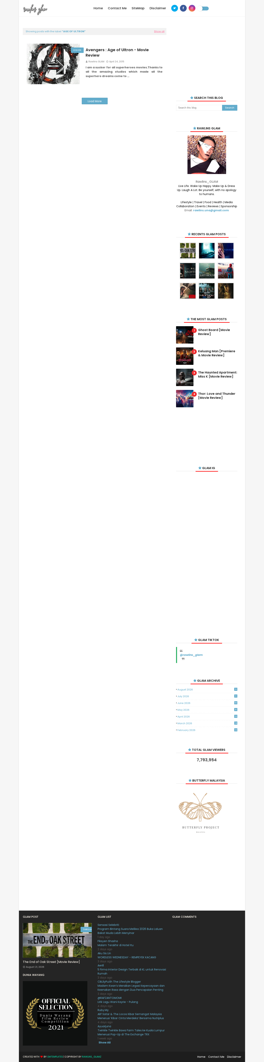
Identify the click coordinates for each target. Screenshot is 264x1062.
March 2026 (207, 723)
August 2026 (206, 689)
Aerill (101, 965)
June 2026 (207, 703)
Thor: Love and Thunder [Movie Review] (216, 396)
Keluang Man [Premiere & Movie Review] (216, 353)
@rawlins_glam (191, 655)
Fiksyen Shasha (108, 941)
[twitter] (174, 8)
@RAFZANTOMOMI (110, 998)
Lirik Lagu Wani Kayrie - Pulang (118, 1002)
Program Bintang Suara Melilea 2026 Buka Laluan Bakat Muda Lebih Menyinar (130, 931)
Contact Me (216, 1057)
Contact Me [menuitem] (117, 8)
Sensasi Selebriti (108, 925)
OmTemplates (55, 1056)
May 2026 (206, 710)
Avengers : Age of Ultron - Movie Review (117, 52)
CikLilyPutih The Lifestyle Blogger (119, 982)
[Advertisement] (206, 56)
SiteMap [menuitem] (138, 8)
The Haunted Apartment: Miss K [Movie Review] (217, 375)
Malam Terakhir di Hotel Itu (116, 945)
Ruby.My (103, 1010)
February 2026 (207, 730)
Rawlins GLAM (96, 61)
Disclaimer (234, 1057)
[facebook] (183, 8)
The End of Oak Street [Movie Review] (51, 962)
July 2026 (207, 696)
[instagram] (192, 8)
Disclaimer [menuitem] (158, 8)
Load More (95, 101)
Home (201, 1057)
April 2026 (207, 716)
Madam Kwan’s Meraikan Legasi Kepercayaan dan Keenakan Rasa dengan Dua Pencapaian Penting (131, 988)
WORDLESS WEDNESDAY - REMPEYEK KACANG (127, 957)
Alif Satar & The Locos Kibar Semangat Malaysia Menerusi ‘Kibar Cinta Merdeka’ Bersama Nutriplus (131, 1016)
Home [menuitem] (98, 8)
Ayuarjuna (104, 1026)
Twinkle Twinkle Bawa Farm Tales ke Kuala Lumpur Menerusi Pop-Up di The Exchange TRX (131, 1032)
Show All (105, 1042)
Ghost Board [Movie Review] (214, 332)
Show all (159, 31)
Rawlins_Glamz (91, 1056)
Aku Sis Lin (104, 953)
